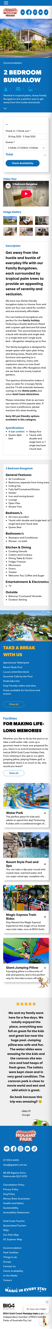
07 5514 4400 (11, 1160)
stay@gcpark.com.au (15, 1164)
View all (13, 773)
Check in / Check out (17, 130)
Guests (10, 142)
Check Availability (22, 163)
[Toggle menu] (6, 2)
